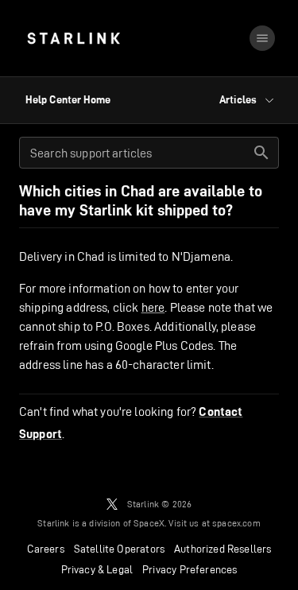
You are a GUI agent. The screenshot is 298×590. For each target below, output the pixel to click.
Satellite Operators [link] (119, 548)
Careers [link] (45, 548)
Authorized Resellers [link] (222, 548)
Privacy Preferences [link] (189, 569)
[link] (73, 38)
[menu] (262, 38)
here (153, 307)
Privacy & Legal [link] (97, 569)
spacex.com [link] (236, 523)
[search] (261, 153)
